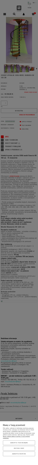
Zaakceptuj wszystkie (19, 454)
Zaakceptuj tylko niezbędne (19, 442)
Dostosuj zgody (19, 448)
